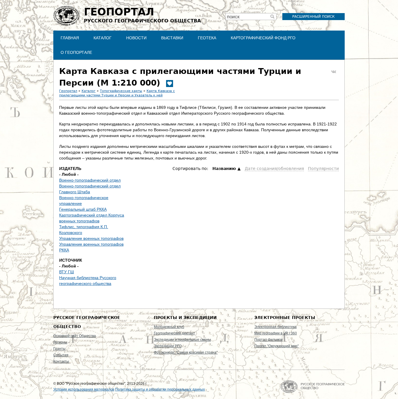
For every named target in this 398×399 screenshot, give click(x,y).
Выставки (172, 38)
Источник (70, 260)
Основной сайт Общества (74, 336)
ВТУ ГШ (66, 271)
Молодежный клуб (169, 327)
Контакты (61, 361)
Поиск (233, 17)
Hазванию (224, 168)
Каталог (103, 38)
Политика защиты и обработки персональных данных (160, 389)
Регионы (60, 342)
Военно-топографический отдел (90, 180)
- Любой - (69, 174)
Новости (136, 38)
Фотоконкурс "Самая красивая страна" (186, 352)
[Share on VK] (333, 72)
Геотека (207, 38)
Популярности (323, 168)
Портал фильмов (268, 340)
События (60, 355)
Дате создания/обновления (274, 168)
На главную (312, 386)
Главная (70, 38)
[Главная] (66, 16)
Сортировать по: (190, 168)
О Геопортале (76, 52)
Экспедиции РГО (168, 346)
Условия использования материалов (83, 389)
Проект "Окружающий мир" (276, 346)
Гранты (59, 349)
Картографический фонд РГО (263, 38)
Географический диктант (174, 333)
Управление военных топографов (91, 238)
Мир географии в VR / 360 (275, 333)
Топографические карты (121, 91)
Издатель (70, 168)
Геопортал (68, 91)
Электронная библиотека (275, 327)
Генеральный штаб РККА (83, 209)
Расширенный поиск (313, 17)
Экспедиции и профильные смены (182, 340)
